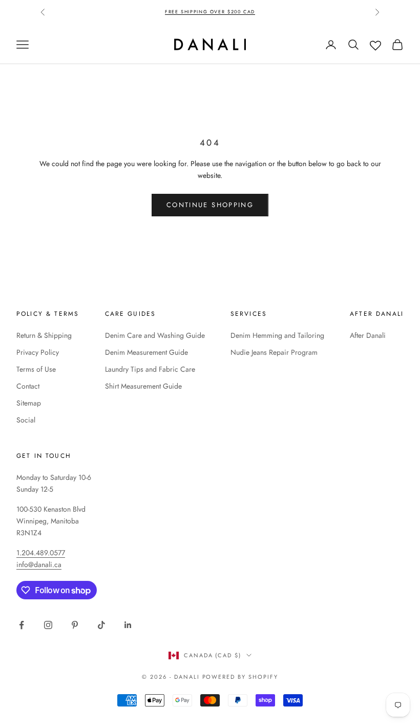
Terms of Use (36, 369)
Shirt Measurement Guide (143, 386)
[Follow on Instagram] (48, 625)
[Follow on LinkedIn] (128, 625)
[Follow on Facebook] (21, 625)
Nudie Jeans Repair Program (274, 352)
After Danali (368, 335)
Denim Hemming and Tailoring (277, 335)
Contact (27, 386)
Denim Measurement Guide (146, 352)
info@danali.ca (38, 564)
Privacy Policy (37, 352)
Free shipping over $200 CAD (210, 11)
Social (25, 420)
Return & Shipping (44, 335)
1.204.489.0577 (40, 553)
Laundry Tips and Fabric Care (150, 369)
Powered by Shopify (240, 677)
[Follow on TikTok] (101, 625)
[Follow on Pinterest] (75, 625)
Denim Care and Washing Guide (155, 335)
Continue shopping (210, 205)
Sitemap (28, 403)
